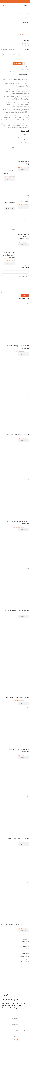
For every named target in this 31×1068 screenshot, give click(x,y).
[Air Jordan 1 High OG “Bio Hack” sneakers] (16, 302)
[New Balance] (22, 188)
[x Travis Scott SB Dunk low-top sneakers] (19, 705)
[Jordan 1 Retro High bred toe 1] (8, 145)
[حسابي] (1, 5)
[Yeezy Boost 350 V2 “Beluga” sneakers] (15, 864)
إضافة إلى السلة (17, 63)
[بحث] (22, 5)
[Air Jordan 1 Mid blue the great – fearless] (8, 219)
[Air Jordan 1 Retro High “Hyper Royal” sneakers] (15, 460)
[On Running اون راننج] (22, 149)
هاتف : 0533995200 (13, 1019)
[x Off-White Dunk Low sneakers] (15, 636)
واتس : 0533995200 (13, 1024)
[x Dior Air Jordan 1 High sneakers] (15, 549)
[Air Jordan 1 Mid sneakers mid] (15, 374)
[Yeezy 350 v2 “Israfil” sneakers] (15, 777)
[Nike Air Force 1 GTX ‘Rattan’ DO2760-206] (22, 215)
